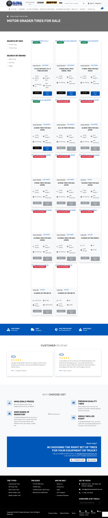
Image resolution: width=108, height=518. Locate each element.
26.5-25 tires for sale (66, 128)
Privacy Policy (53, 513)
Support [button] (82, 9)
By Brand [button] (22, 9)
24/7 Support (61, 492)
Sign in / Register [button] (95, 3)
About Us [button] (74, 9)
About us (59, 484)
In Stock (36, 42)
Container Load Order (63, 9)
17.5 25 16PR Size (38, 484)
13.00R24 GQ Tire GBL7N (66, 293)
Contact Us (91, 9)
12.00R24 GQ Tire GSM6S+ (90, 238)
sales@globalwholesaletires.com (87, 454)
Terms (74, 513)
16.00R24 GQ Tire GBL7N (42, 293)
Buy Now (37, 92)
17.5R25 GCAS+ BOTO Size (41, 490)
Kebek (11, 66)
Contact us (60, 487)
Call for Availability (63, 101)
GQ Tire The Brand (32, 9)
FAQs (58, 490)
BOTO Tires (12, 59)
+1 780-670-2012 (87, 493)
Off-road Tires (13, 487)
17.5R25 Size (36, 487)
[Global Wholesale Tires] (14, 3)
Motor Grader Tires (14, 492)
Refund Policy (64, 513)
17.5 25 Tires (13, 48)
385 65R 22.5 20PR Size (40, 492)
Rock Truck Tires (14, 490)
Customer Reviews (63, 495)
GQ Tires (11, 62)
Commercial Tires (14, 484)
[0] (101, 9)
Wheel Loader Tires (15, 495)
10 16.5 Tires (13, 44)
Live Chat (93, 460)
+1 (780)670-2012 (78, 460)
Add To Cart (47, 93)
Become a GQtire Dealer (47, 9)
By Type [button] (13, 9)
